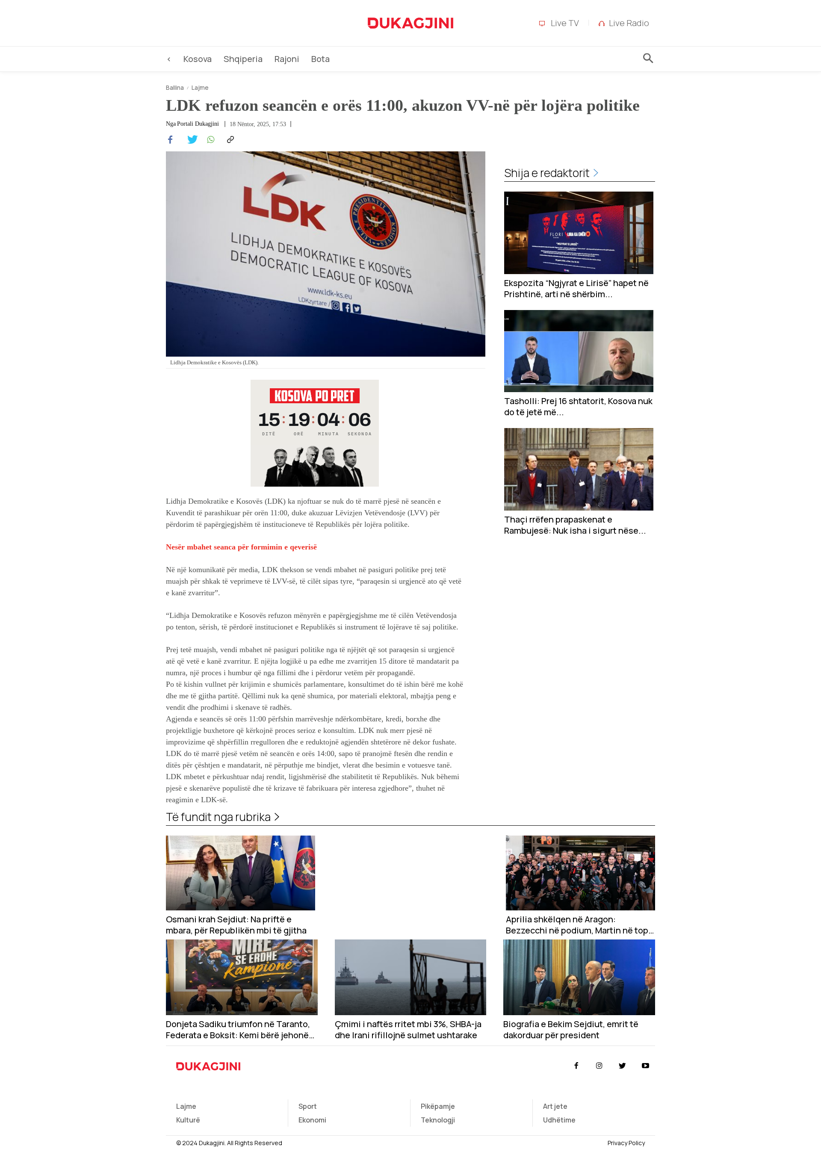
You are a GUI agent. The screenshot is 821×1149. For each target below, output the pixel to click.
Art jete (555, 1106)
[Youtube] (645, 1066)
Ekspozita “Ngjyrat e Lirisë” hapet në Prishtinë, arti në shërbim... (576, 289)
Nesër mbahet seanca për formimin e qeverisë (241, 547)
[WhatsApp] (209, 139)
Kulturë (188, 1120)
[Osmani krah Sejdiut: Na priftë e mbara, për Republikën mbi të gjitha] (240, 873)
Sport (307, 1106)
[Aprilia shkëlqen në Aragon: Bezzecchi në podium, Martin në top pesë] (580, 873)
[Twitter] (189, 139)
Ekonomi (312, 1120)
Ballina (175, 87)
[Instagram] (599, 1066)
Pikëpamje (438, 1106)
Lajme (200, 87)
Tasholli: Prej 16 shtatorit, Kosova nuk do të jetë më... (578, 407)
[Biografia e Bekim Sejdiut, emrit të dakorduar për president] (579, 977)
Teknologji (438, 1120)
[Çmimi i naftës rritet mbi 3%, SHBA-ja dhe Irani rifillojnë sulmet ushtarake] (411, 977)
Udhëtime (559, 1120)
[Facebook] (170, 139)
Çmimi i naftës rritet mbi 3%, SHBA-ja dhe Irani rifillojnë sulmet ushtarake (408, 1030)
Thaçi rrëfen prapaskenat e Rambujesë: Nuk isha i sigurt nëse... (575, 525)
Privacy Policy (626, 1143)
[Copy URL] (229, 139)
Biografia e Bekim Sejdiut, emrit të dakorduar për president (570, 1030)
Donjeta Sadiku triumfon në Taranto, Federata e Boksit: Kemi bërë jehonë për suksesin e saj (238, 1030)
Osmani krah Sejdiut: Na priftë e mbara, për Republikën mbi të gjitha (236, 925)
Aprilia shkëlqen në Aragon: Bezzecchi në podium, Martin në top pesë (577, 925)
